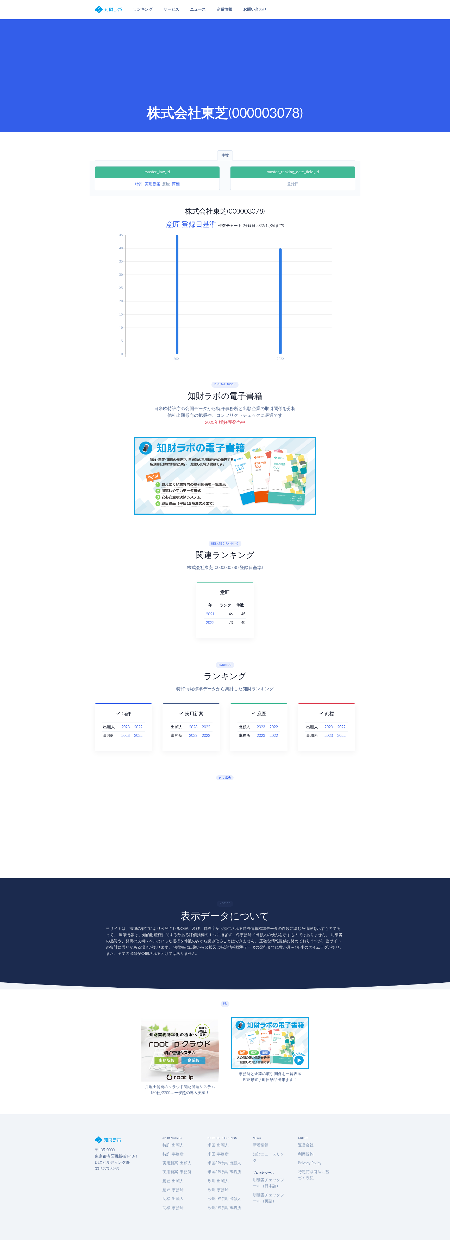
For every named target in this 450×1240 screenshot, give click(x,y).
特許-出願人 (173, 1145)
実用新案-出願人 (176, 1163)
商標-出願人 (173, 1198)
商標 (176, 184)
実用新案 (152, 184)
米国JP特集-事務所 (224, 1171)
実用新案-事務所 (176, 1171)
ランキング (143, 9)
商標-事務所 (173, 1207)
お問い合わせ (255, 9)
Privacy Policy (309, 1163)
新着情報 (260, 1145)
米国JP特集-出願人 (224, 1163)
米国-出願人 (218, 1145)
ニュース (198, 9)
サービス (171, 9)
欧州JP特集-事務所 (224, 1207)
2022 (210, 622)
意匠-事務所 (173, 1189)
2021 (210, 614)
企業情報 (224, 9)
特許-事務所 (173, 1154)
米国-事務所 (218, 1154)
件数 (225, 155)
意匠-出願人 (173, 1181)
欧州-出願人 (218, 1181)
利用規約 (306, 1154)
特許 (139, 184)
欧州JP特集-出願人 (224, 1198)
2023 (125, 727)
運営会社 (306, 1145)
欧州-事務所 (218, 1189)
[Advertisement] (225, 65)
